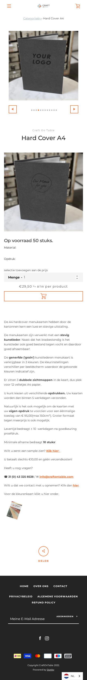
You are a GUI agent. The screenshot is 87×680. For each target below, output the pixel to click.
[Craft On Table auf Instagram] (47, 638)
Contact (60, 586)
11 (54, 110)
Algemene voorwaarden (57, 596)
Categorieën (32, 18)
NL (73, 676)
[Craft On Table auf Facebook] (40, 638)
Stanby (50, 669)
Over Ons (41, 586)
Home (24, 586)
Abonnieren (65, 616)
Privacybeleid (21, 596)
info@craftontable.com (56, 477)
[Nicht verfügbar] (43, 296)
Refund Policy (43, 602)
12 (56, 110)
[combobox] (72, 676)
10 (51, 110)
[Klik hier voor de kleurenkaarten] (14, 519)
